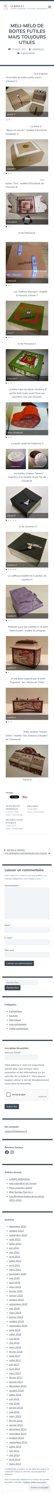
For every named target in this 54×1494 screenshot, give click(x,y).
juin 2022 (14, 1247)
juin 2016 (14, 1399)
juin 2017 (14, 1364)
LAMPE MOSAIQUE (19, 1179)
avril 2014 (14, 1459)
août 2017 (14, 1355)
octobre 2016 (16, 1390)
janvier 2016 (16, 1407)
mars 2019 (15, 1312)
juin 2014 (14, 1450)
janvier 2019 (16, 1317)
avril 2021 (14, 1265)
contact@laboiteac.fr (16, 1131)
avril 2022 (14, 1256)
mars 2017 (15, 1373)
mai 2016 (14, 1403)
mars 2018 (15, 1347)
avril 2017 (14, 1368)
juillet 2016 (15, 1394)
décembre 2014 (17, 1429)
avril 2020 (14, 1282)
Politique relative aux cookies (34, 1482)
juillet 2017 (15, 1360)
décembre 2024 (17, 1226)
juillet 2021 (15, 1260)
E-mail (9, 937)
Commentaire (13, 885)
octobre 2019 (16, 1299)
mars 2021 (15, 1269)
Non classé (15, 1019)
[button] (6, 173)
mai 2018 (14, 1342)
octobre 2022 (16, 1230)
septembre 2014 (18, 1442)
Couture (13, 1015)
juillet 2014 (15, 1446)
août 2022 (14, 1239)
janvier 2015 (16, 1425)
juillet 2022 (15, 1243)
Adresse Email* (13, 1052)
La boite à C (17, 6)
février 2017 (15, 1377)
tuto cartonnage (17, 1024)
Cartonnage (28, 53)
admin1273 (38, 49)
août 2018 (14, 1330)
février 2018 (15, 1351)
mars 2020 (15, 1286)
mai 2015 (14, 1412)
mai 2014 (14, 1455)
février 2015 (15, 1420)
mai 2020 (14, 1278)
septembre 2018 (18, 1325)
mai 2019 (14, 1308)
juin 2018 (14, 1338)
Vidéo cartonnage (18, 1028)
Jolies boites (32, 806)
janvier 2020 (16, 1295)
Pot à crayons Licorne (20, 1187)
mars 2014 (15, 1463)
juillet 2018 (15, 1334)
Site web (9, 950)
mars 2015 (15, 1416)
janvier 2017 (16, 1381)
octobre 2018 (16, 1321)
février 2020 (15, 1291)
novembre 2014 (17, 1433)
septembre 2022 (18, 1235)
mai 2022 (14, 1252)
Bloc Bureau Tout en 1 (21, 1191)
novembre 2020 (17, 1273)
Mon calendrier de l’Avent (23, 1183)
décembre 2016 (17, 1386)
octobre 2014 (16, 1437)
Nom (8, 925)
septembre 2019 (18, 1304)
